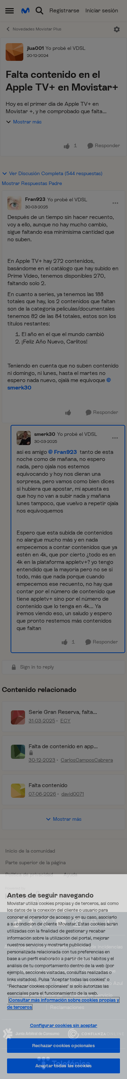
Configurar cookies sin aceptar (63, 1025)
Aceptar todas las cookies (63, 1065)
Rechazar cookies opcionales (63, 1045)
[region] (63, 976)
